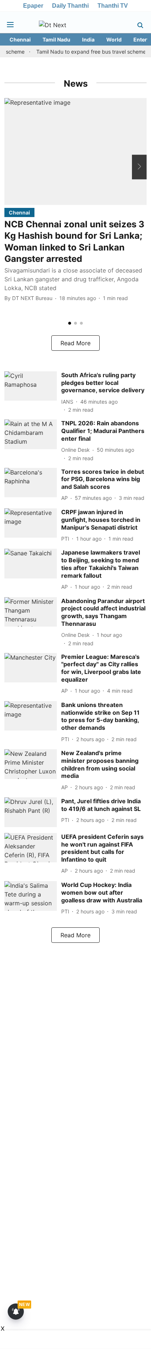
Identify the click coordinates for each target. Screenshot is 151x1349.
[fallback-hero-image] (75, 151)
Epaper (33, 6)
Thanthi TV (112, 6)
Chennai (20, 39)
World (114, 39)
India (88, 39)
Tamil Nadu (56, 39)
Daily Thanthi (70, 6)
